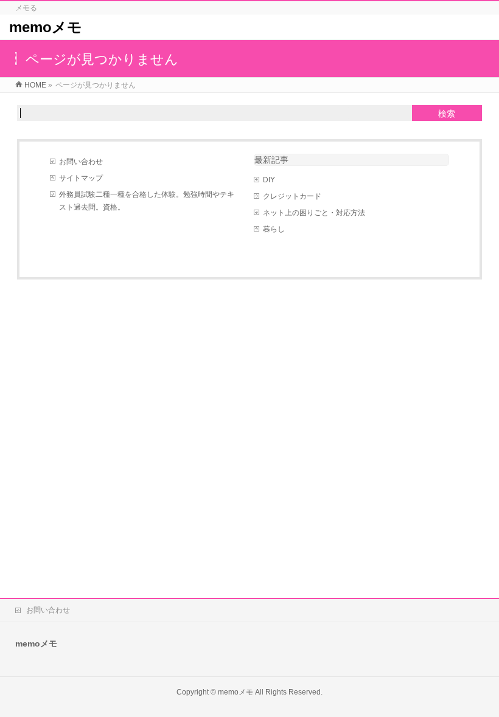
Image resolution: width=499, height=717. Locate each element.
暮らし (274, 229)
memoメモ (45, 27)
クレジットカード (292, 196)
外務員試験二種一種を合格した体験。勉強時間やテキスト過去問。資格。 (146, 200)
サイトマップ (81, 178)
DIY (269, 180)
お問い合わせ (81, 161)
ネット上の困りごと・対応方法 (314, 212)
